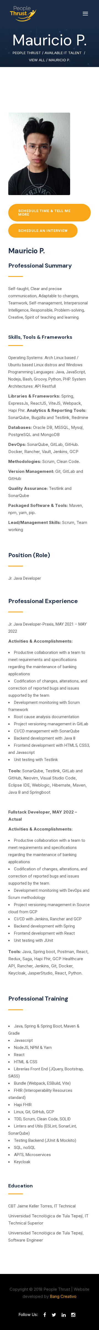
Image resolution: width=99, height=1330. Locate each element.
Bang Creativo (63, 1296)
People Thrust (27, 53)
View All (37, 60)
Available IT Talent (63, 53)
